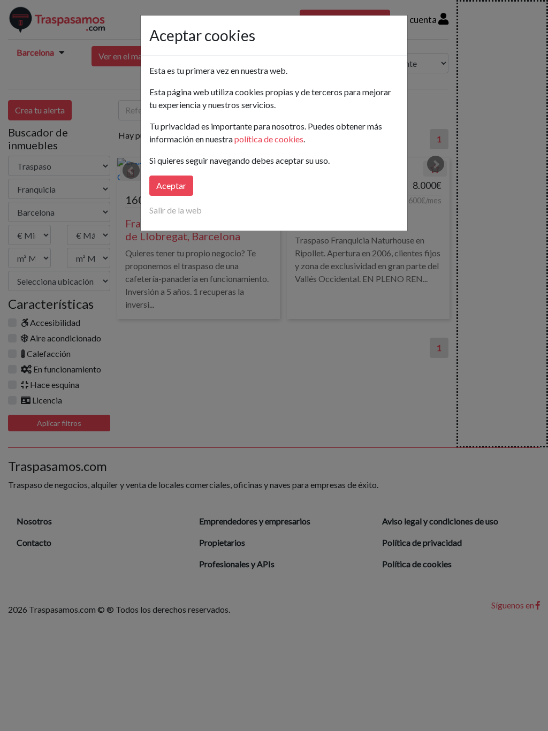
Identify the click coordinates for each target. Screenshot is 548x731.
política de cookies (268, 139)
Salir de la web (175, 210)
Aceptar (171, 185)
